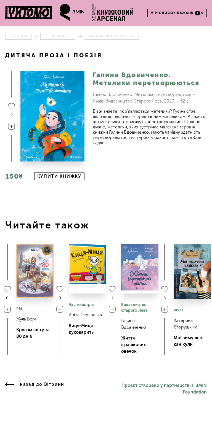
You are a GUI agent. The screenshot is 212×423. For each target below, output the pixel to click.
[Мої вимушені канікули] (192, 271)
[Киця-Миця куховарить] (87, 268)
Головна (18, 36)
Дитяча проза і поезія (111, 36)
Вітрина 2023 (57, 36)
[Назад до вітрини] (9, 388)
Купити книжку (59, 176)
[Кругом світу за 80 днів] (35, 271)
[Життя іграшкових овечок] (139, 268)
